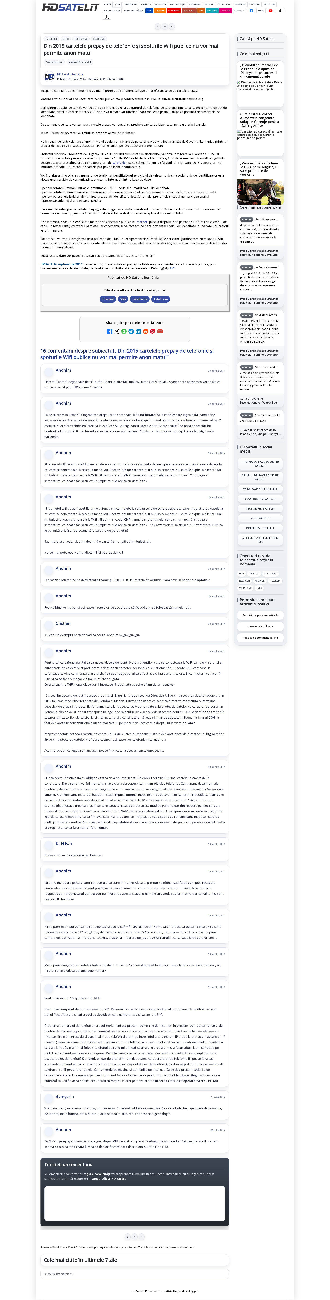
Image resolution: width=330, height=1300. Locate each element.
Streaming (195, 4)
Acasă (107, 4)
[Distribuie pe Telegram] (131, 332)
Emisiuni (209, 4)
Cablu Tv (146, 4)
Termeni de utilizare (260, 626)
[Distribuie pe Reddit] (145, 332)
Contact (239, 10)
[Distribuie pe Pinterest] (153, 332)
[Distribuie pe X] (116, 332)
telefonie (119, 163)
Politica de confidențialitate (260, 637)
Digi (241, 573)
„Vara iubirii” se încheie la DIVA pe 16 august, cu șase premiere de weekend (259, 169)
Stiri (66, 38)
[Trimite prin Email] (160, 332)
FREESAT (254, 573)
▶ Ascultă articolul (80, 62)
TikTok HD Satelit (260, 508)
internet (141, 222)
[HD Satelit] (70, 7)
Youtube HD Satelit (260, 499)
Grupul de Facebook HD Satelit (260, 477)
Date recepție (177, 4)
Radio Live (269, 4)
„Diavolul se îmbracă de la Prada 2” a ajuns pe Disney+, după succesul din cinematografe (259, 71)
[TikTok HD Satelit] (280, 10)
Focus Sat (189, 10)
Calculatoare (112, 10)
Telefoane (80, 38)
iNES (201, 10)
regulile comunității (97, 1174)
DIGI (149, 10)
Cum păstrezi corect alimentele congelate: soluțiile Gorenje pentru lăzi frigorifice (259, 120)
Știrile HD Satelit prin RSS (260, 539)
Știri (117, 4)
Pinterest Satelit (260, 528)
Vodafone (174, 10)
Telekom (225, 10)
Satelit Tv (160, 4)
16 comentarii (54, 62)
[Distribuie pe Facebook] (109, 332)
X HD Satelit (260, 518)
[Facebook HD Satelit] (251, 10)
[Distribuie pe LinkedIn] (138, 332)
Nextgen (212, 10)
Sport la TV (223, 4)
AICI (173, 268)
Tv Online (254, 4)
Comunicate (130, 4)
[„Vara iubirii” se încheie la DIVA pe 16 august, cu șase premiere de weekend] (260, 192)
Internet (51, 38)
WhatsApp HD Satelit (260, 489)
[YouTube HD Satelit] (270, 10)
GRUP (261, 10)
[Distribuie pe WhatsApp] (124, 332)
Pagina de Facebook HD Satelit (260, 463)
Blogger (193, 1291)
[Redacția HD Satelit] (49, 76)
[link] (260, 83)
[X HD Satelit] (107, 17)
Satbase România (133, 10)
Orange (160, 10)
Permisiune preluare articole (260, 615)
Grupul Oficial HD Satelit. (109, 1179)
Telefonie (240, 4)
